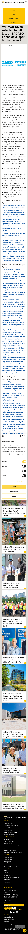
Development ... (9, 830)
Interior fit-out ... (9, 828)
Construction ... (8, 823)
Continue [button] (10, 908)
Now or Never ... (8, 844)
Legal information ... (10, 919)
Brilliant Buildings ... (10, 841)
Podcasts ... (7, 882)
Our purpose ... (8, 839)
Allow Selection (14, 491)
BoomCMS (16, 929)
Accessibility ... (8, 917)
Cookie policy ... (8, 924)
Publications (13, 18)
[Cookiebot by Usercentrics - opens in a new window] (20, 436)
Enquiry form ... (8, 862)
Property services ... (9, 835)
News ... (6, 871)
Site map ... (7, 921)
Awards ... (6, 864)
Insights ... (7, 873)
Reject (14, 496)
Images (13, 22)
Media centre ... (8, 859)
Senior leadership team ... (11, 866)
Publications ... (8, 880)
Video (14, 14)
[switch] (24, 466)
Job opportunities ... (9, 857)
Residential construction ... (12, 826)
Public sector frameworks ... (12, 877)
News (14, 10)
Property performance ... (11, 832)
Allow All (14, 486)
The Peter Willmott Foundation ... (14, 853)
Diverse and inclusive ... (11, 850)
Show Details (20, 481)
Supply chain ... (8, 875)
